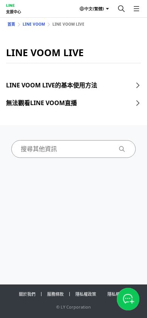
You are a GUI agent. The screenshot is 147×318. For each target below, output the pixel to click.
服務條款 (55, 294)
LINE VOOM (34, 24)
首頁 (11, 24)
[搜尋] (121, 8)
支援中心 (13, 11)
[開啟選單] (136, 8)
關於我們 (27, 294)
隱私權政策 (85, 294)
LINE (10, 5)
